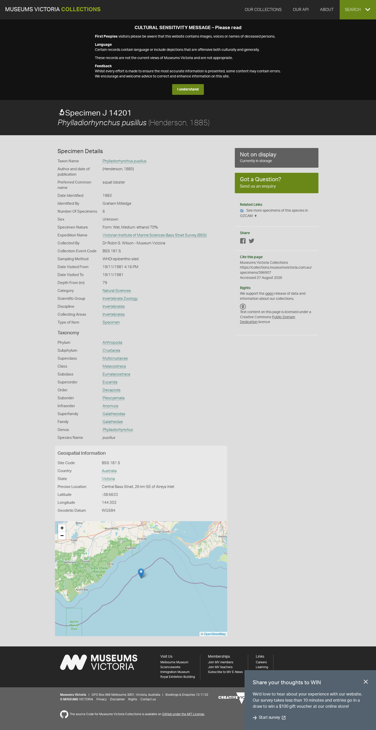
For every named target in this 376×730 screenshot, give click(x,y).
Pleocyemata (114, 398)
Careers (261, 662)
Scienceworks (170, 667)
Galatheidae (113, 422)
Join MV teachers (220, 667)
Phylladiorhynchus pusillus (125, 161)
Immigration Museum (175, 672)
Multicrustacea (115, 358)
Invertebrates (114, 307)
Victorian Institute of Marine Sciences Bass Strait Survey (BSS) (155, 235)
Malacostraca (114, 366)
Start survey (269, 718)
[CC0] (243, 306)
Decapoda (111, 390)
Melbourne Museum (174, 662)
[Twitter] (251, 242)
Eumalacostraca (116, 374)
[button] (358, 9)
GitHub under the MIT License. (183, 714)
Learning (262, 667)
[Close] (366, 682)
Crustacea (111, 350)
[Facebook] (243, 242)
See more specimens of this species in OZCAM (274, 213)
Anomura (110, 406)
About (327, 10)
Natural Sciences (117, 291)
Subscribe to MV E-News (225, 672)
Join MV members (220, 662)
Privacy (101, 699)
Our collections (263, 10)
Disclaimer (117, 699)
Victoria (108, 479)
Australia (109, 471)
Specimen (111, 322)
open (269, 293)
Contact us (148, 699)
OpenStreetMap (215, 634)
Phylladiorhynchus (118, 430)
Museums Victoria (53, 9)
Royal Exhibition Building (177, 676)
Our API (301, 10)
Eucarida (110, 382)
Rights (132, 699)
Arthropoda (112, 343)
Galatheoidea (114, 414)
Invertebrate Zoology (120, 299)
